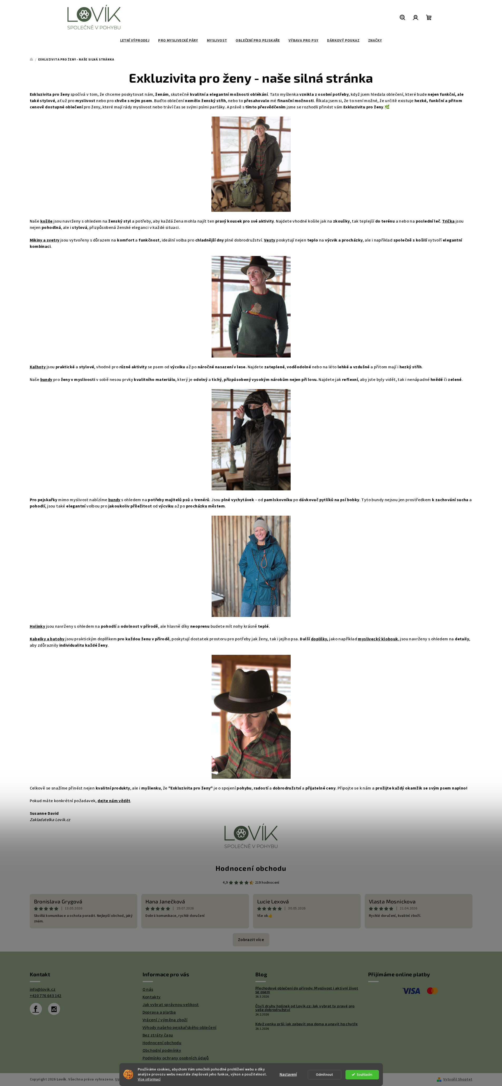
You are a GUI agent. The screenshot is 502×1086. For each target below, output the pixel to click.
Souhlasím (364, 1074)
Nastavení (288, 1074)
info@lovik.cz (43, 989)
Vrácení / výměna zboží (165, 1020)
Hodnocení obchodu (251, 868)
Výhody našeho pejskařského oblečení (180, 1027)
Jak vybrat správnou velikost (171, 1005)
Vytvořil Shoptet (457, 1079)
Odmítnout (324, 1074)
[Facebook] (36, 1009)
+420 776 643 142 (45, 996)
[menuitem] (135, 40)
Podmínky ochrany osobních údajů (176, 1058)
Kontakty (152, 997)
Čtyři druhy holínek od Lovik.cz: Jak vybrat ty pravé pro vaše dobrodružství (305, 1008)
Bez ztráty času (158, 1035)
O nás (148, 989)
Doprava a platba (159, 1012)
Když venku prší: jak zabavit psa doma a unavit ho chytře (306, 1024)
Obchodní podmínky (162, 1050)
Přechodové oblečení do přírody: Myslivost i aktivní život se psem (306, 990)
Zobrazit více (251, 940)
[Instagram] (54, 1009)
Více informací (149, 1079)
